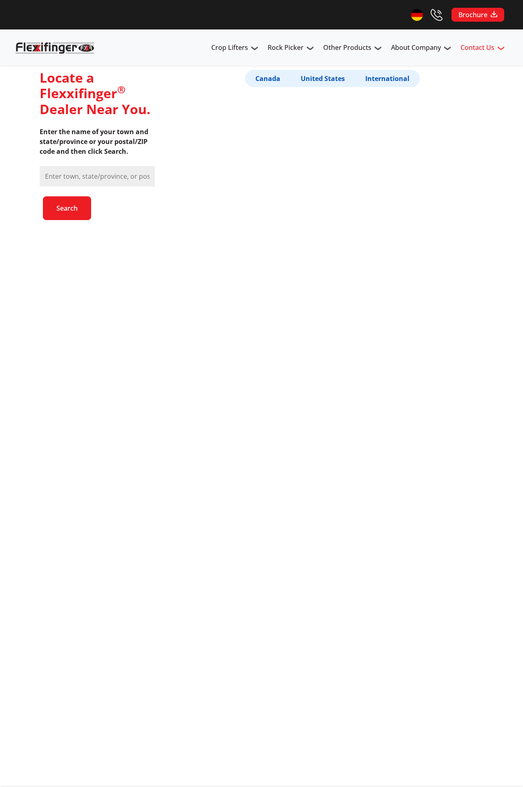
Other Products (347, 47)
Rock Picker (286, 47)
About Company (416, 47)
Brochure (472, 14)
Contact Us (477, 47)
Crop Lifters (229, 47)
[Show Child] (254, 49)
